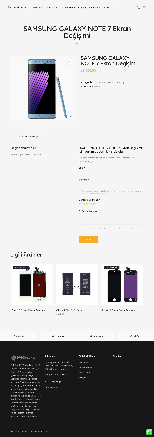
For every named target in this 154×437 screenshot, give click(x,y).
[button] (70, 61)
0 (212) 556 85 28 (53, 382)
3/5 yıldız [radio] (87, 204)
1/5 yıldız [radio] (80, 204)
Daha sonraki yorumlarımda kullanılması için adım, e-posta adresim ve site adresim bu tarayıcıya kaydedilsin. (111, 192)
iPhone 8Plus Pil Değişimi (69, 310)
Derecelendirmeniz (89, 199)
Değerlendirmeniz (89, 211)
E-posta (84, 179)
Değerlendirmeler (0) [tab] (28, 137)
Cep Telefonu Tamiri (104, 82)
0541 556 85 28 (52, 387)
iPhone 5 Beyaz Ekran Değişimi (28, 310)
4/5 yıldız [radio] (90, 204)
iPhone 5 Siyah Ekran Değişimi (118, 310)
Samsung (120, 82)
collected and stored (122, 229)
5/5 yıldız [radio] (94, 204)
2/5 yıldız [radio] (83, 204)
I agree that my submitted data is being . (107, 229)
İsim (82, 167)
